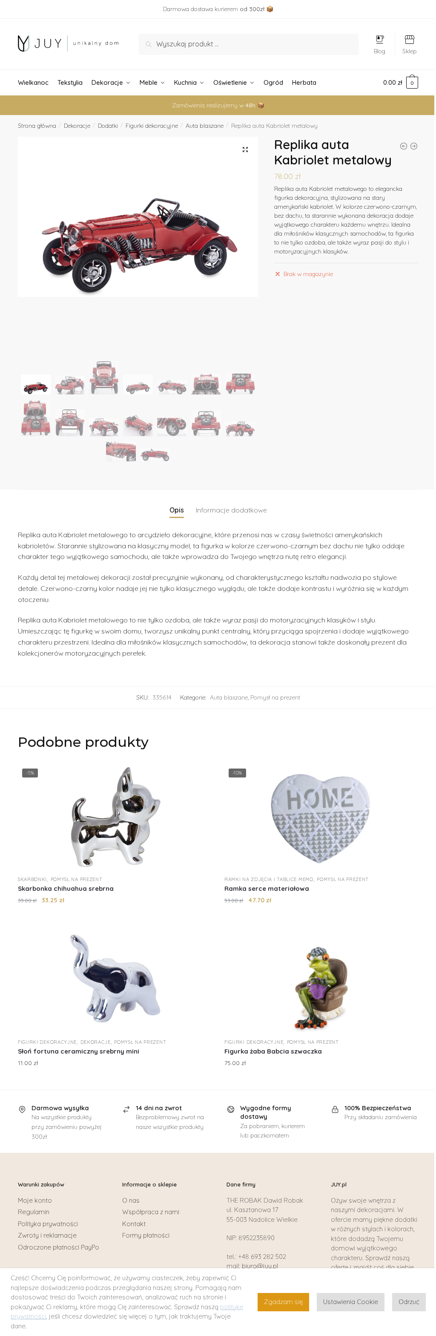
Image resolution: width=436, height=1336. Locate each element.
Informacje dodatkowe (231, 510)
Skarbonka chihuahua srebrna (66, 888)
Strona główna (37, 126)
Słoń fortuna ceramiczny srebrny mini (78, 1051)
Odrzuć (409, 1302)
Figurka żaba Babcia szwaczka (273, 1051)
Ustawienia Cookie (350, 1302)
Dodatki (108, 126)
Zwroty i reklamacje (47, 1235)
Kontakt (134, 1224)
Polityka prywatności (48, 1224)
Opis (176, 510)
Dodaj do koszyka (115, 917)
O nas (131, 1200)
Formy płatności (145, 1235)
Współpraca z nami (150, 1212)
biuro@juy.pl (260, 1266)
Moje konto (35, 1200)
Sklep (409, 51)
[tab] (176, 503)
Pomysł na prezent (275, 697)
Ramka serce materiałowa (266, 888)
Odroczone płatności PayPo (58, 1247)
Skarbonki (32, 879)
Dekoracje (77, 126)
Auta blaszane (205, 126)
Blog (379, 51)
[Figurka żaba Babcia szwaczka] (321, 980)
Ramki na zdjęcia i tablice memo (268, 879)
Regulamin (33, 1212)
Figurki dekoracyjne (152, 126)
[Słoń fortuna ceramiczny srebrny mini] (115, 980)
